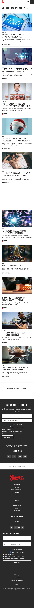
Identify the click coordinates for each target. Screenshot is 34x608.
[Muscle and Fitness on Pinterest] (25, 456)
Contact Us (17, 574)
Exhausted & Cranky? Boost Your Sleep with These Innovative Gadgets (16, 175)
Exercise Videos (17, 505)
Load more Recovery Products (17, 388)
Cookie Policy (17, 579)
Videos (17, 503)
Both (12, 427)
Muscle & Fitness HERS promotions (12, 431)
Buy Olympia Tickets (17, 516)
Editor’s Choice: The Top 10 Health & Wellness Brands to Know (17, 70)
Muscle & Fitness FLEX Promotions (12, 433)
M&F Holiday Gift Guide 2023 (13, 265)
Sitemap (17, 521)
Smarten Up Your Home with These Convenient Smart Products (16, 368)
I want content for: (17, 424)
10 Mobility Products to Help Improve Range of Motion (14, 299)
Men (17, 427)
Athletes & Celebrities (17, 489)
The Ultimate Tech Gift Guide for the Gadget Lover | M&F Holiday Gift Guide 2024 (17, 140)
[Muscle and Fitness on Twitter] (14, 456)
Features (17, 492)
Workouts (17, 484)
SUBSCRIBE (7, 437)
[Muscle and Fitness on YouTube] (20, 456)
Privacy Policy (17, 577)
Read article (6, 44)
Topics (17, 500)
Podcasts (17, 508)
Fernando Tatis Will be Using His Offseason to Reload (16, 333)
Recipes (17, 494)
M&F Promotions (7, 429)
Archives (17, 519)
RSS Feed (17, 510)
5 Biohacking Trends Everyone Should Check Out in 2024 (14, 232)
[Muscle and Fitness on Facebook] (9, 456)
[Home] (3, 3)
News (3, 228)
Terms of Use (17, 575)
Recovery (4, 32)
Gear (3, 67)
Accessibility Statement (17, 580)
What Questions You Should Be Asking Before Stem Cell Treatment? (15, 36)
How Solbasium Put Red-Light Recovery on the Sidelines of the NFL (16, 106)
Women (22, 427)
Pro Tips (4, 330)
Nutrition (17, 487)
